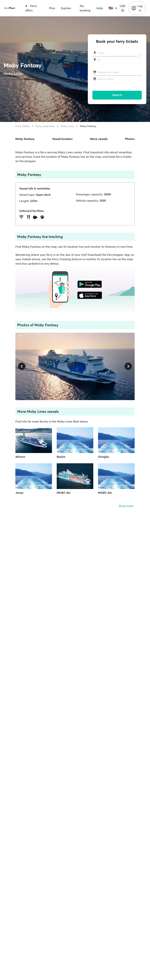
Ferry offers (31, 8)
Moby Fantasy (88, 126)
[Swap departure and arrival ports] (139, 56)
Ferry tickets (22, 126)
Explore (66, 8)
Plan (52, 8)
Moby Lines (67, 126)
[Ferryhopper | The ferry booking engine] (9, 8)
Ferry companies (45, 126)
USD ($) (122, 8)
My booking (85, 8)
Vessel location (62, 139)
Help (99, 8)
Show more (126, 506)
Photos (130, 139)
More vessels (99, 139)
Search (117, 95)
